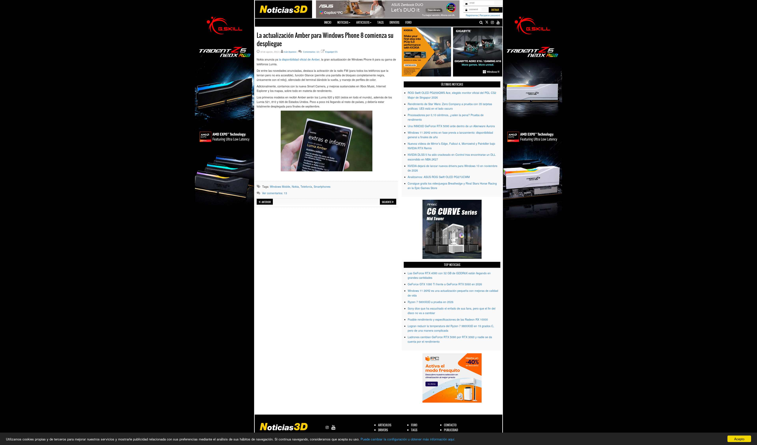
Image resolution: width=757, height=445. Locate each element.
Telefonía (306, 186)
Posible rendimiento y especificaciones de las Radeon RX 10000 (448, 319)
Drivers (394, 22)
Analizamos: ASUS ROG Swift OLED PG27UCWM (439, 177)
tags (414, 430)
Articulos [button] (362, 22)
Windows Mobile (280, 186)
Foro (408, 22)
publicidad (451, 430)
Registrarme (472, 15)
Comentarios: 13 (310, 52)
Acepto (739, 438)
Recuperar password (490, 15)
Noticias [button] (342, 22)
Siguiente (387, 202)
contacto (450, 425)
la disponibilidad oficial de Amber (299, 59)
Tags (380, 22)
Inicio (329, 22)
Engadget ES (331, 52)
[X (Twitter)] (486, 22)
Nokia (295, 186)
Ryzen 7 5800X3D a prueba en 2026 (430, 302)
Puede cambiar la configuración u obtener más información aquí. (408, 439)
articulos (384, 425)
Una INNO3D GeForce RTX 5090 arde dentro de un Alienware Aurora (451, 126)
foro (414, 425)
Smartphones (322, 186)
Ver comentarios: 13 (274, 193)
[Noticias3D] (283, 9)
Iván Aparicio (290, 52)
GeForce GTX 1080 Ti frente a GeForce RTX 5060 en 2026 (445, 284)
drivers (383, 430)
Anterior (266, 202)
